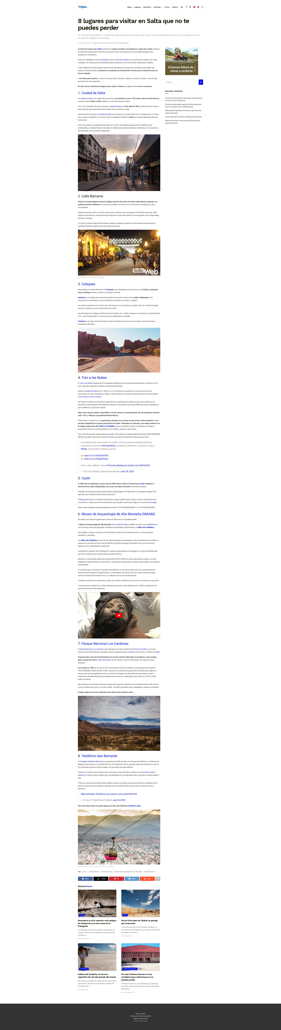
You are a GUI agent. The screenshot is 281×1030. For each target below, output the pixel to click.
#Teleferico (101, 794)
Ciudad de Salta (93, 93)
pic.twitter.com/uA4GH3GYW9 (122, 794)
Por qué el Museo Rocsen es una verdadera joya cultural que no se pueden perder (137, 977)
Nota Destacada (120, 43)
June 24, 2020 (127, 471)
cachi (84, 871)
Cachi (86, 478)
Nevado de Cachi (86, 499)
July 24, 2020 (118, 800)
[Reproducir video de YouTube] (119, 615)
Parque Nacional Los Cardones (105, 644)
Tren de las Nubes (122, 60)
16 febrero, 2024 (84, 938)
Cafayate (104, 60)
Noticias (157, 7)
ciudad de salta (106, 871)
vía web (110, 434)
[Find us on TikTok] (198, 7)
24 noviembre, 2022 (128, 992)
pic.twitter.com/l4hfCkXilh (137, 465)
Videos (175, 7)
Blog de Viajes (140, 1014)
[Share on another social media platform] (157, 879)
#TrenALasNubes (115, 465)
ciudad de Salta (86, 98)
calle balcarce (94, 871)
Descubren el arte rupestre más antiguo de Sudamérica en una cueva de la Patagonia (97, 923)
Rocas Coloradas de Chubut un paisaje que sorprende (183, 117)
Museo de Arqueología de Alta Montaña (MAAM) (118, 514)
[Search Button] (182, 7)
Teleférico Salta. (134, 806)
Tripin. (82, 7)
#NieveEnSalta (88, 794)
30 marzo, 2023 (127, 936)
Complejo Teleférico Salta (90, 761)
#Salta (84, 449)
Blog (129, 7)
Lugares (137, 7)
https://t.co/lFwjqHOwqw (96, 458)
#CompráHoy (108, 445)
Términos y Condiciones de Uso (140, 1016)
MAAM (150, 524)
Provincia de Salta (140, 649)
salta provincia (149, 871)
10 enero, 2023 (83, 989)
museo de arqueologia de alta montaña (128, 871)
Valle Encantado (104, 660)
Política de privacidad (140, 1018)
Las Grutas (84, 968)
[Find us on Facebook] (186, 7)
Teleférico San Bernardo (99, 756)
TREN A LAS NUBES (106, 426)
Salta (127, 43)
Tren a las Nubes (94, 378)
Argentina (96, 43)
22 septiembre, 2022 (84, 43)
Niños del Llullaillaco (146, 527)
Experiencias (110, 43)
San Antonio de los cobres (90, 397)
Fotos (166, 7)
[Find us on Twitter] (190, 7)
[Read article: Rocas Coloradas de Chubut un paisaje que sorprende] (140, 904)
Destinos (147, 7)
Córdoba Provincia (129, 968)
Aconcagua (152, 502)
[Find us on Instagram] (202, 7)
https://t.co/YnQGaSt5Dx (96, 455)
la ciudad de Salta (121, 524)
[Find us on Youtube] (194, 7)
